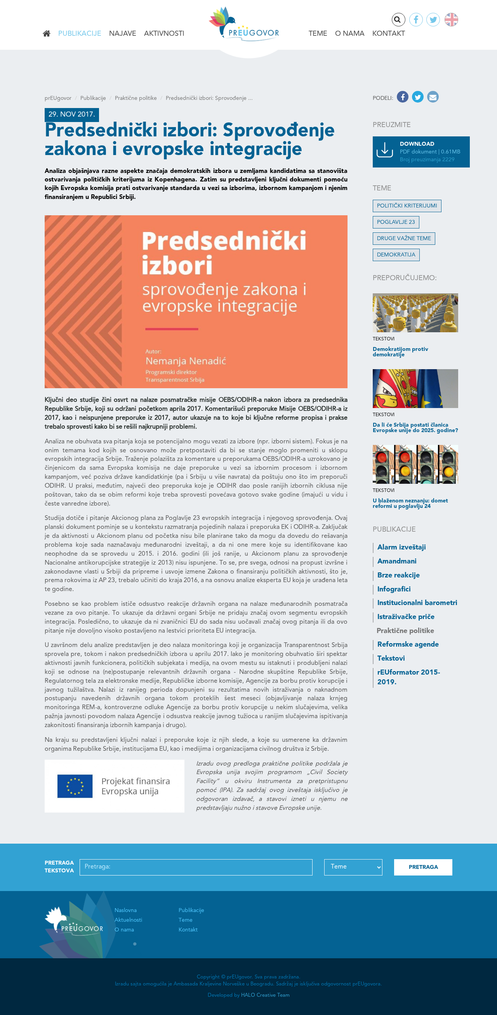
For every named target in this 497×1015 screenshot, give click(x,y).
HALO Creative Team (265, 995)
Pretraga (423, 867)
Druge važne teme (404, 238)
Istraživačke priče (405, 617)
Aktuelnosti (128, 920)
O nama (350, 33)
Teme (318, 33)
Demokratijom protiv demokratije (400, 352)
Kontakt (388, 33)
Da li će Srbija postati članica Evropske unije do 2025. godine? (415, 427)
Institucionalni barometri (417, 603)
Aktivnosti (164, 33)
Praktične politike (136, 98)
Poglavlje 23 (396, 222)
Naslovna (46, 34)
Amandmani (397, 561)
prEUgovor (58, 98)
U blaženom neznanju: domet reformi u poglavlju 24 (410, 503)
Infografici (394, 589)
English (449, 19)
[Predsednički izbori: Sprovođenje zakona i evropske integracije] (196, 301)
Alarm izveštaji (401, 547)
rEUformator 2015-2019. (408, 677)
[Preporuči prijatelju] (432, 98)
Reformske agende (408, 644)
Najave (122, 33)
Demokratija (396, 255)
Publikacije (79, 33)
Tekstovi (391, 658)
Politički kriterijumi (407, 206)
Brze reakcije (398, 575)
